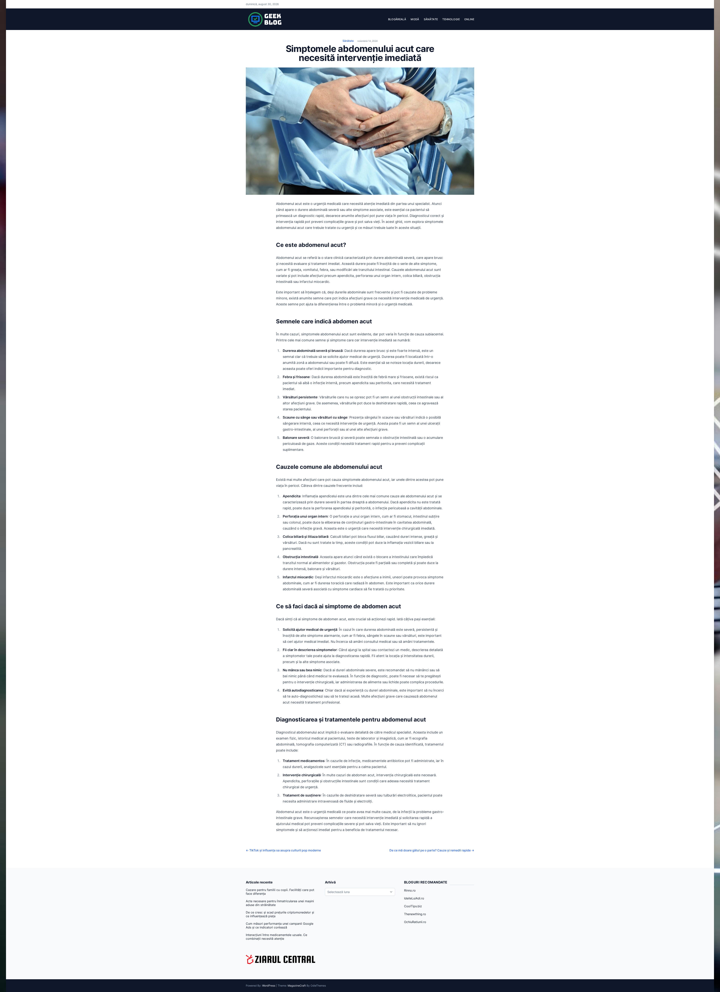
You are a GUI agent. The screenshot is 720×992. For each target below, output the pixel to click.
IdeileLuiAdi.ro (414, 898)
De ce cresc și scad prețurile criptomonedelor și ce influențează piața (280, 914)
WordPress (268, 985)
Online (469, 19)
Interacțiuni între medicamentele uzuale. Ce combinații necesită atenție (276, 936)
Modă (415, 19)
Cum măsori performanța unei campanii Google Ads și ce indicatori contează (279, 925)
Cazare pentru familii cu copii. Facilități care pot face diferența (280, 891)
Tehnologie (451, 19)
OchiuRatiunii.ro (415, 922)
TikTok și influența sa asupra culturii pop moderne (283, 850)
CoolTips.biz (413, 906)
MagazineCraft (297, 985)
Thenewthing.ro (415, 914)
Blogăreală (397, 19)
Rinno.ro (410, 890)
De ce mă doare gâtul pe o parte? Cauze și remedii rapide (431, 850)
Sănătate (431, 19)
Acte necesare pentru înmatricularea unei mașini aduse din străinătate (280, 903)
